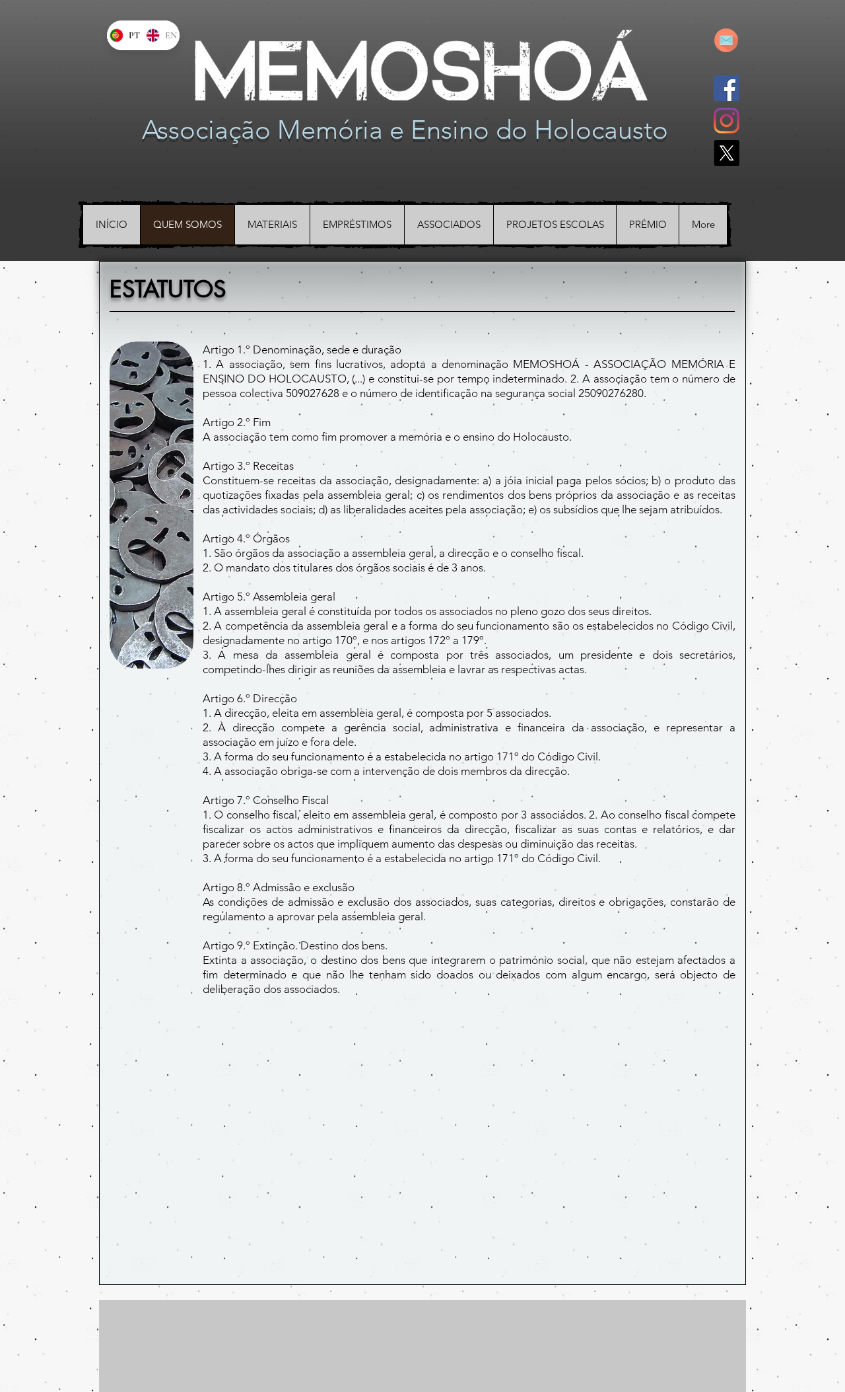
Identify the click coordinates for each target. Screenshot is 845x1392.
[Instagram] (726, 120)
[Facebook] (726, 88)
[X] (726, 153)
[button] (151, 505)
